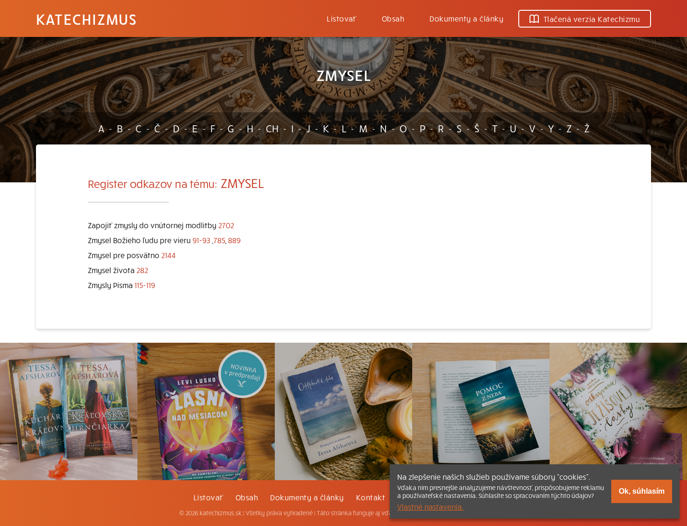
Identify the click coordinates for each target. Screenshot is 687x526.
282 (142, 269)
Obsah (393, 18)
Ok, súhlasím (642, 491)
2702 (226, 225)
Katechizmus (86, 18)
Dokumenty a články (466, 18)
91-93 (201, 240)
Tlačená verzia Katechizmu (592, 18)
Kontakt (370, 497)
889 (234, 240)
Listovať (342, 18)
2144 (168, 254)
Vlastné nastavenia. (430, 506)
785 (219, 240)
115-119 (145, 284)
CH (272, 128)
